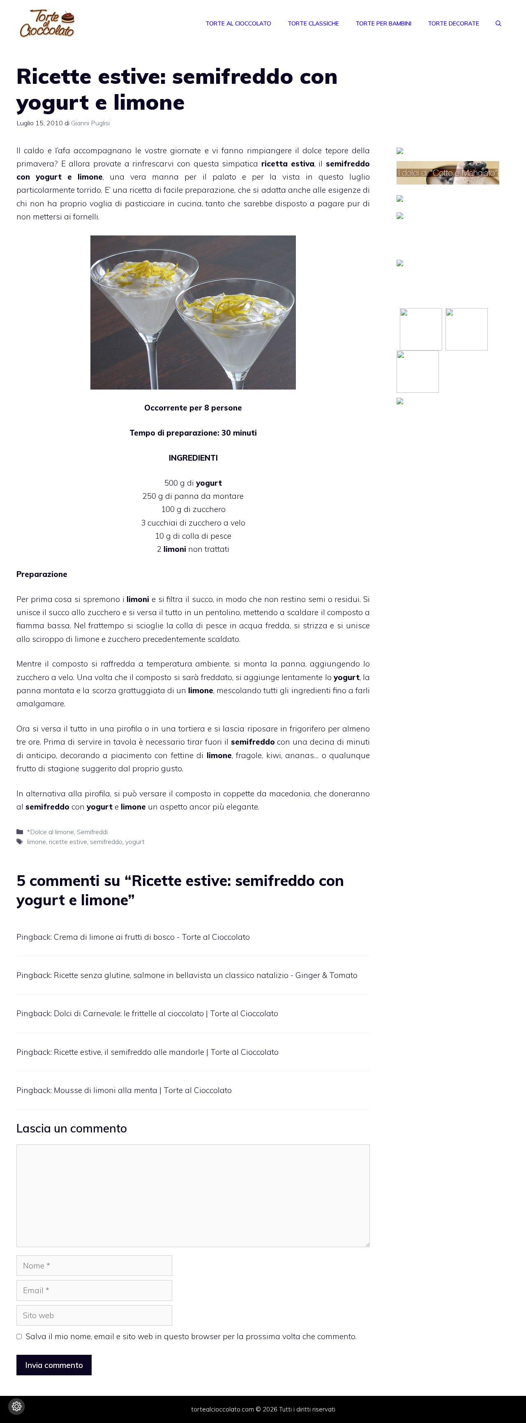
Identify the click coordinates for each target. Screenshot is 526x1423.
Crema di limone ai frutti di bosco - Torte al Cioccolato (152, 937)
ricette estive (68, 841)
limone (36, 841)
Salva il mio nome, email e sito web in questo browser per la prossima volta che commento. (191, 1336)
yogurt (135, 841)
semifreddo (106, 841)
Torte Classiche (313, 23)
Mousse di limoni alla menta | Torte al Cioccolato (143, 1090)
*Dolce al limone (50, 832)
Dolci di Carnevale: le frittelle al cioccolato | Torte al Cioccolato (166, 1013)
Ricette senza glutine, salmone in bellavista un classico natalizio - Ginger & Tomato (206, 975)
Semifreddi (92, 832)
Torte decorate (453, 23)
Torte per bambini (383, 23)
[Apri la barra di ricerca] (498, 23)
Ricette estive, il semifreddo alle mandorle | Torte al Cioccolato (166, 1052)
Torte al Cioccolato (238, 23)
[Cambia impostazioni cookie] (16, 1406)
